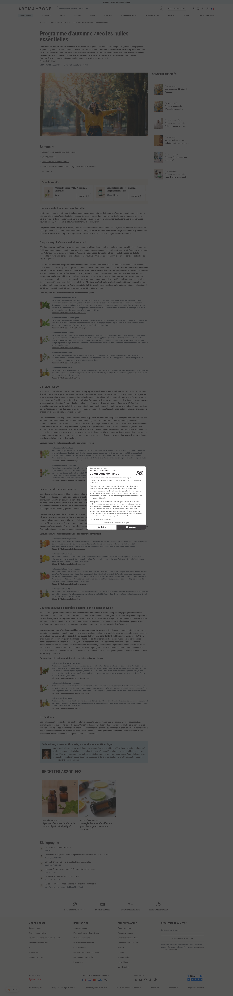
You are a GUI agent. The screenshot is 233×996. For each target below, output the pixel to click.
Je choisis (102, 527)
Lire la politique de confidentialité (101, 519)
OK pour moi (131, 527)
